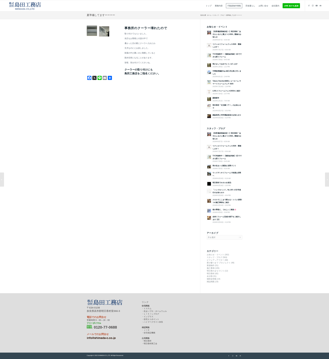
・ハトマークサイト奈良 (152, 322)
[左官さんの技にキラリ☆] (327, 179)
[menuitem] (208, 5)
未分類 (210, 276)
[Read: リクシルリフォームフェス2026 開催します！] (209, 45)
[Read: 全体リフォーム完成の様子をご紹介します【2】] (209, 218)
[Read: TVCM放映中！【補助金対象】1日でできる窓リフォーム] (209, 55)
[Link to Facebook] (309, 6)
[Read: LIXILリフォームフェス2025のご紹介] (209, 92)
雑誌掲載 (210, 281)
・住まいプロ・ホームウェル (154, 311)
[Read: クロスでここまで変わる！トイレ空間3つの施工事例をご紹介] (209, 201)
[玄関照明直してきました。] (2, 179)
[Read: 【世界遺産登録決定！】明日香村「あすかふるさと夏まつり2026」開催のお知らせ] (209, 32)
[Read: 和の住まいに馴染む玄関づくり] (209, 167)
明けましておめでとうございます (225, 64)
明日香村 (210, 273)
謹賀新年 (216, 98)
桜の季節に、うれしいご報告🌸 (224, 210)
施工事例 (210, 268)
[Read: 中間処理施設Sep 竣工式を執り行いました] (209, 72)
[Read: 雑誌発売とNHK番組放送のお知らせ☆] (209, 116)
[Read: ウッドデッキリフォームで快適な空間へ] (209, 174)
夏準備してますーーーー (101, 15)
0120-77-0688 (105, 327)
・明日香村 (146, 341)
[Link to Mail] (320, 6)
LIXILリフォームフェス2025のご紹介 (226, 91)
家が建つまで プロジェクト (218, 263)
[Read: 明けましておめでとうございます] (209, 65)
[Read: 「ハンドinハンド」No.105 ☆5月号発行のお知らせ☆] (209, 191)
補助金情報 (211, 279)
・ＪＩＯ (145, 330)
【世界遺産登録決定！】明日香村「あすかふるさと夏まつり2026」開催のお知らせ (227, 34)
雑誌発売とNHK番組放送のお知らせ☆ (227, 115)
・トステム (146, 308)
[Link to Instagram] (313, 6)
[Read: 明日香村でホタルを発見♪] (209, 183)
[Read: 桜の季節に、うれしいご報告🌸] (209, 210)
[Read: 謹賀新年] (209, 99)
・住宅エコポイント (150, 319)
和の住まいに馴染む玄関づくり (224, 166)
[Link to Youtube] (317, 6)
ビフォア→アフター (215, 260)
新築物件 (210, 265)
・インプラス (147, 316)
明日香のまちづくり (215, 271)
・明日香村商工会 (149, 343)
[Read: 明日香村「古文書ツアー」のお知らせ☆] (209, 106)
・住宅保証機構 (148, 333)
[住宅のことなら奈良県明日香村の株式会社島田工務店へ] (25, 5)
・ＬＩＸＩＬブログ (150, 314)
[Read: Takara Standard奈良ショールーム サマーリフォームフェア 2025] (209, 82)
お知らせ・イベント (215, 254)
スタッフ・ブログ (214, 257)
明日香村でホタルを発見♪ (222, 183)
